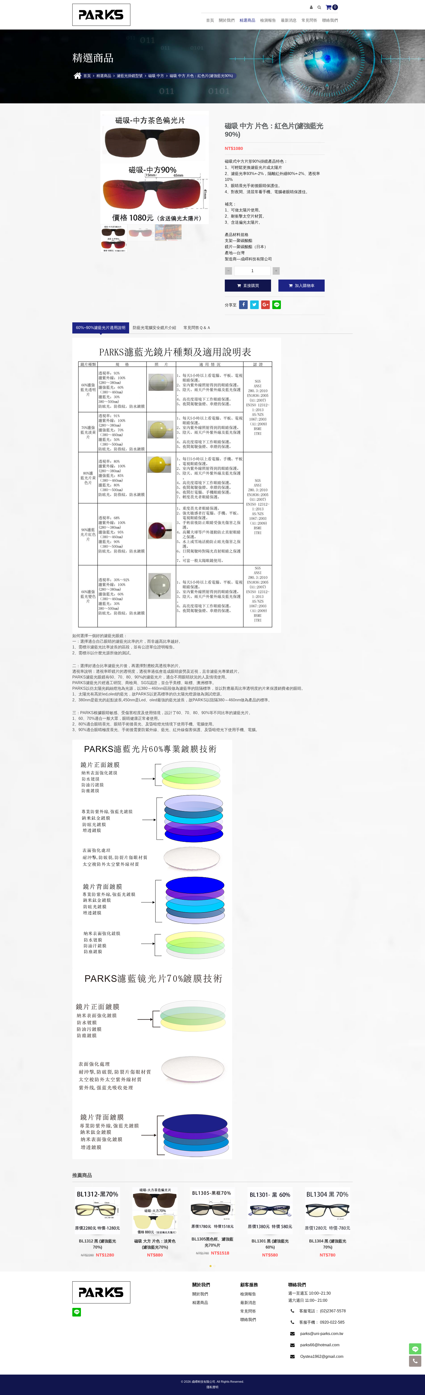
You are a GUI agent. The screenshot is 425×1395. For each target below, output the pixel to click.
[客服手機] (415, 1361)
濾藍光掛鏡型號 (130, 76)
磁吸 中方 (156, 76)
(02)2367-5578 (333, 1311)
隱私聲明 (212, 1387)
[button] (311, 7)
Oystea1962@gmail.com (321, 1356)
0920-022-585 (332, 1322)
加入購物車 (305, 285)
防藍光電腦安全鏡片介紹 (154, 328)
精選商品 (247, 20)
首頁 (210, 20)
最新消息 (289, 20)
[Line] (415, 1348)
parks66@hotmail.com (319, 1345)
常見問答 (309, 20)
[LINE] (276, 304)
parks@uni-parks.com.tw (321, 1334)
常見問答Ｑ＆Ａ (197, 328)
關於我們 (227, 20)
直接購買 (251, 285)
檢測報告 (268, 20)
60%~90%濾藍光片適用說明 (100, 328)
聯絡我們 (330, 20)
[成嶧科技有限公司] (101, 15)
